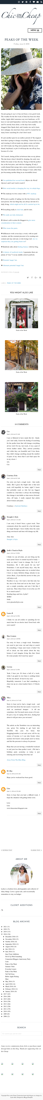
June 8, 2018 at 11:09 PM (13, 639)
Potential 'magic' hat (10, 260)
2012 (5, 1006)
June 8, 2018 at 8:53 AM (13, 434)
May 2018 (8, 981)
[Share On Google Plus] (36, 277)
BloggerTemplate (28, 1097)
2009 (5, 1014)
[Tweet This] (28, 277)
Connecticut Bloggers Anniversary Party (17, 959)
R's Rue (9, 771)
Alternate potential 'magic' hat (13, 265)
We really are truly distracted (13, 215)
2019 (5, 932)
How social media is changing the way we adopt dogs (21, 188)
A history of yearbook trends (13, 252)
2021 (5, 927)
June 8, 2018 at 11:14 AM (14, 520)
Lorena (9, 667)
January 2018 (9, 991)
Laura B (10, 613)
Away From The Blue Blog (16, 760)
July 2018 (8, 949)
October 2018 (9, 941)
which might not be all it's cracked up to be (24, 204)
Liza (8, 788)
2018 (5, 934)
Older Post (35, 850)
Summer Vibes (10, 966)
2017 (5, 994)
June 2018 (8, 951)
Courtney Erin (12, 475)
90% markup (31, 193)
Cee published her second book (14, 180)
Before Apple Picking (12, 976)
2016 (5, 996)
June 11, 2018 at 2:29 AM (14, 791)
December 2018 (10, 936)
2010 (5, 1011)
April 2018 (8, 984)
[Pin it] (40, 277)
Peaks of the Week (14, 283)
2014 (5, 1001)
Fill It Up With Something (13, 956)
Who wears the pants (10, 228)
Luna (6, 961)
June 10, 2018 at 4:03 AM (14, 774)
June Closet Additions (12, 954)
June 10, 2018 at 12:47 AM (14, 700)
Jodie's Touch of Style (14, 550)
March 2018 (9, 986)
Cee (8, 431)
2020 (5, 929)
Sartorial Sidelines (21, 506)
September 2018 (10, 944)
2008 (5, 1016)
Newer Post (7, 850)
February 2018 (10, 989)
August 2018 (9, 946)
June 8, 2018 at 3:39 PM (13, 553)
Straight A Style (12, 517)
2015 (5, 999)
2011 (5, 1009)
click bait (20, 209)
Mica (8, 697)
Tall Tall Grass (9, 974)
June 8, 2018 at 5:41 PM (13, 616)
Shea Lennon (11, 636)
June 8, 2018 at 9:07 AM (13, 478)
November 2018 (10, 939)
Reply (39, 469)
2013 (5, 1004)
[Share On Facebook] (32, 277)
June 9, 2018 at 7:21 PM (13, 669)
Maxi (6, 979)
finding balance (23, 247)
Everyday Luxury (10, 969)
